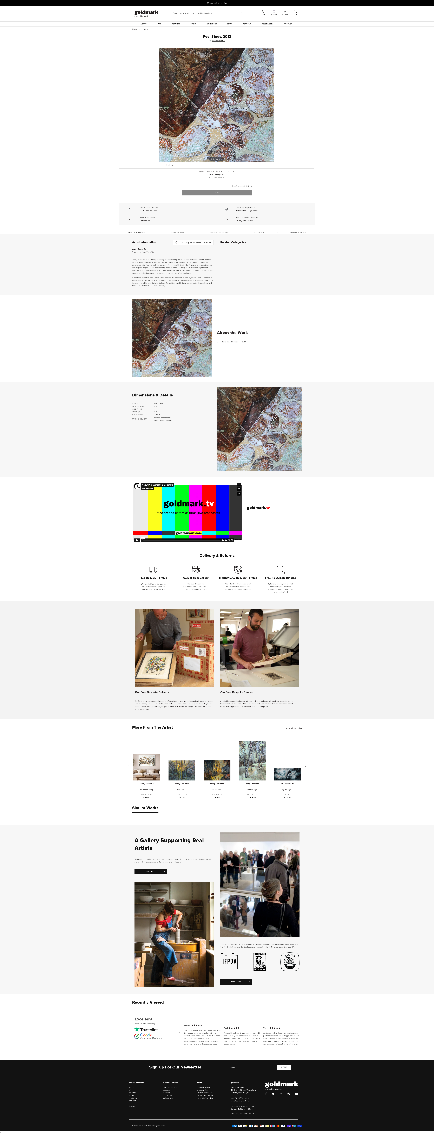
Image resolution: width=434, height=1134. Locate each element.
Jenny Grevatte (218, 41)
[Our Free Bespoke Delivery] (174, 648)
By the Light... (287, 790)
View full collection (294, 728)
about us (132, 1101)
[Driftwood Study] (146, 767)
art (130, 1090)
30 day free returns (244, 221)
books (131, 1095)
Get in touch (145, 221)
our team (166, 1093)
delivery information (205, 1095)
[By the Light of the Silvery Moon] (287, 774)
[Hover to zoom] (216, 105)
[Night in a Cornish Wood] (182, 770)
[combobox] (207, 13)
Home (134, 29)
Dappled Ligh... (252, 790)
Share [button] (171, 165)
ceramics (132, 1093)
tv (129, 1103)
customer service (170, 1087)
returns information (205, 1098)
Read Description (216, 174)
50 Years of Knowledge (217, 3)
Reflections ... (217, 790)
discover (132, 1106)
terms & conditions (204, 1093)
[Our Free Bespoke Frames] (259, 648)
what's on (133, 1098)
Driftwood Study (146, 790)
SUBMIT (284, 1067)
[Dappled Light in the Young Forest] (252, 761)
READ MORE (151, 871)
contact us (167, 1095)
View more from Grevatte (143, 252)
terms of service (203, 1087)
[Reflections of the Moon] (217, 770)
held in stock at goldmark (247, 211)
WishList (274, 14)
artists (131, 1087)
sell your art (168, 1098)
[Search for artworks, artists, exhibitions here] (241, 13)
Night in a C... (182, 790)
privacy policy (202, 1090)
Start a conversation (148, 211)
